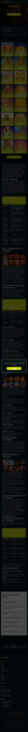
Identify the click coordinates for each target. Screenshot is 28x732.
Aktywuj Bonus (14, 369)
